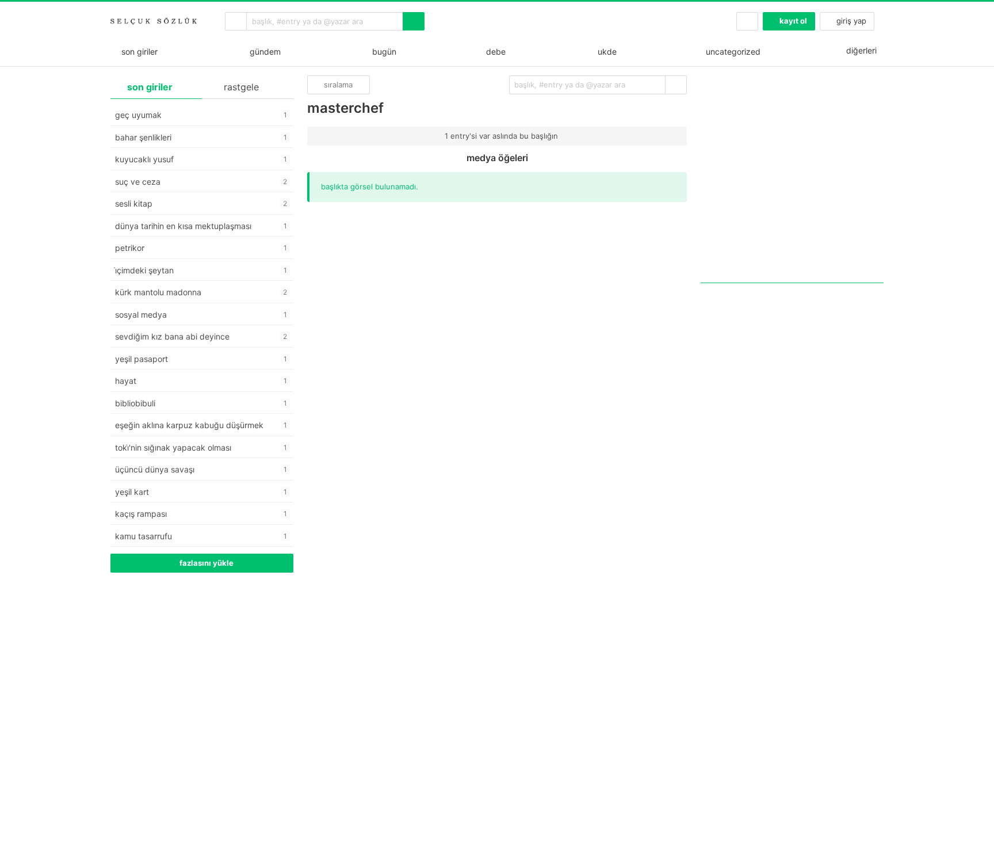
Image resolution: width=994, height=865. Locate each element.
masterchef (345, 108)
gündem (263, 51)
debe (495, 51)
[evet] (676, 84)
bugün (382, 51)
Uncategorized (732, 51)
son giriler (137, 51)
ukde (605, 51)
